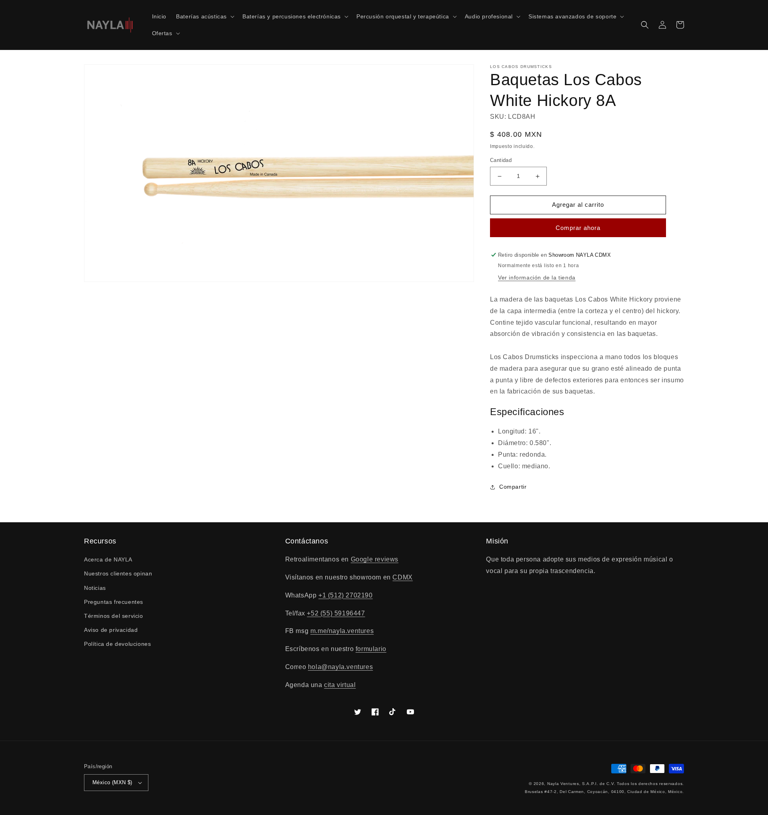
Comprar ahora (578, 227)
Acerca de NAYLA (108, 559)
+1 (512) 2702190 (345, 595)
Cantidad (501, 161)
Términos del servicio (113, 616)
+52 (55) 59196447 (336, 613)
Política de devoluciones (117, 644)
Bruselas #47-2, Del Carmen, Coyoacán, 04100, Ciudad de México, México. (604, 791)
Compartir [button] (512, 486)
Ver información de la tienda (537, 277)
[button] (204, 16)
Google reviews (374, 559)
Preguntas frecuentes (113, 602)
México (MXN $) (112, 782)
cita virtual (340, 684)
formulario (371, 648)
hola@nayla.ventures (340, 666)
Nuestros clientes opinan (118, 573)
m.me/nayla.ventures (342, 630)
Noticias (95, 588)
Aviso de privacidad (111, 630)
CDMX (402, 577)
